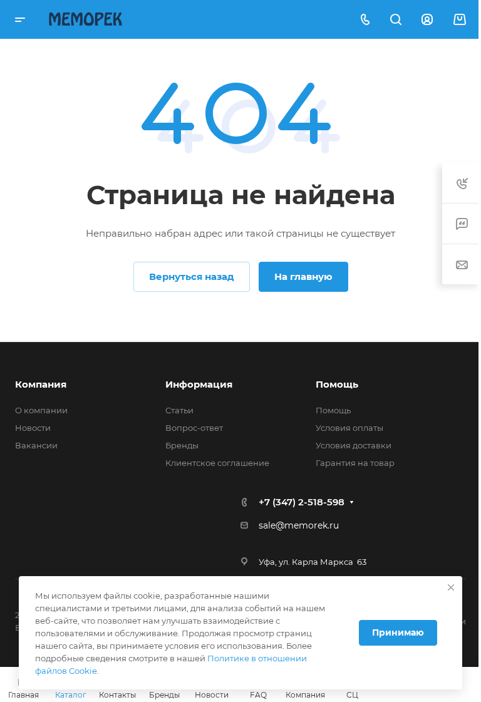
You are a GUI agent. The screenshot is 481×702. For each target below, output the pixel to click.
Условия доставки (353, 445)
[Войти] (427, 20)
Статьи (179, 410)
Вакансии (36, 445)
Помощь (337, 384)
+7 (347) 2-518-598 (301, 502)
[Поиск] (395, 20)
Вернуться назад (191, 276)
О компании (41, 410)
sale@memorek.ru (299, 525)
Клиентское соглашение (217, 463)
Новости (33, 428)
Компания (40, 384)
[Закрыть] (451, 587)
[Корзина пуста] (459, 20)
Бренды (182, 445)
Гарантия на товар (355, 463)
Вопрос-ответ (194, 428)
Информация (198, 384)
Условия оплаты (349, 428)
